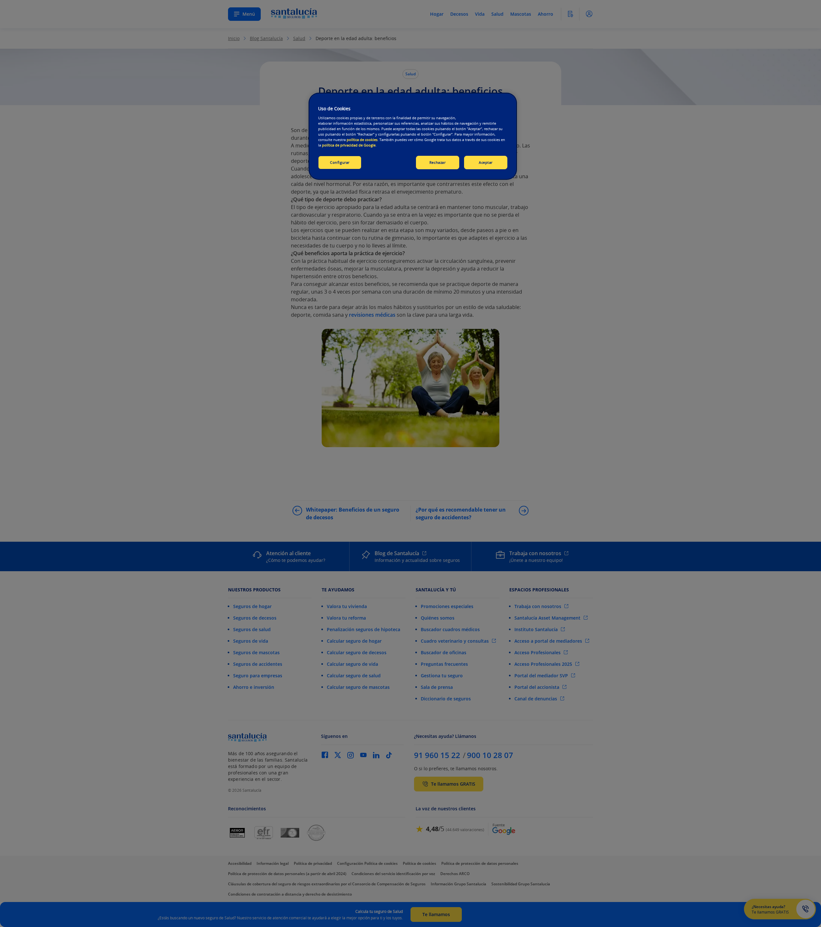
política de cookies (362, 139)
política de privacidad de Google (349, 145)
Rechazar (437, 162)
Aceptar (486, 162)
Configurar (340, 162)
